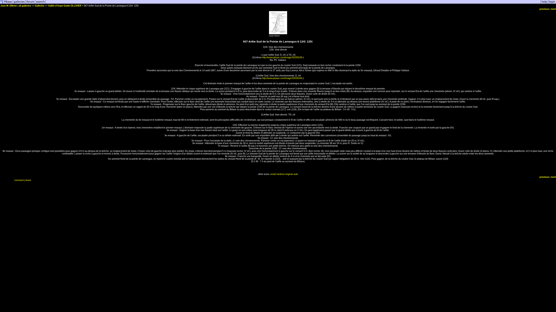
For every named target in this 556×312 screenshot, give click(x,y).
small (273, 174)
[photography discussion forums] (30, 3)
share (28, 180)
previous (544, 9)
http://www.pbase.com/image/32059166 (282, 57)
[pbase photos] (6, 3)
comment (19, 180)
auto (295, 174)
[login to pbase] (552, 3)
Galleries (39, 5)
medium (280, 174)
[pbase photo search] (40, 3)
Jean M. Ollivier (8, 5)
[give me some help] (544, 3)
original (289, 174)
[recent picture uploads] (19, 3)
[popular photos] (293, 3)
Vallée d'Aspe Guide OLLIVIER (64, 5)
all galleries (25, 5)
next (553, 9)
